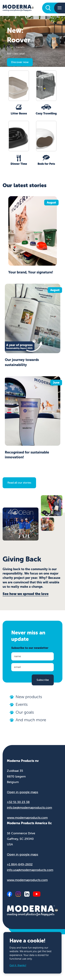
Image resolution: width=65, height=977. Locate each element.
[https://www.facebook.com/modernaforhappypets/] (9, 894)
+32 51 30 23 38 (18, 802)
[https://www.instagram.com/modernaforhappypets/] (18, 894)
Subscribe (43, 679)
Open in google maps (22, 792)
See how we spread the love (26, 594)
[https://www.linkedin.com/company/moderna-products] (26, 894)
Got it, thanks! (18, 965)
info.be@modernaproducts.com (29, 807)
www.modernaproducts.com (27, 817)
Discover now (20, 62)
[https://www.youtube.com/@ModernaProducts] (36, 894)
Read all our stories (19, 482)
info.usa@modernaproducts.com (30, 870)
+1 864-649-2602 (20, 864)
